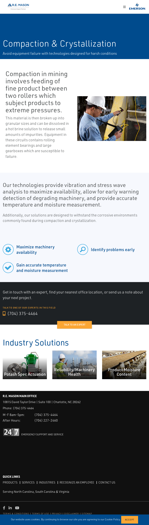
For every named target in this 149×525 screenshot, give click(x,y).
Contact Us (106, 482)
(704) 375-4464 (22, 313)
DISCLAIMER (71, 513)
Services (28, 482)
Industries (47, 482)
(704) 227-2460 (46, 420)
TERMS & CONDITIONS (16, 513)
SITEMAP (87, 513)
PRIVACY (57, 513)
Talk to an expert (74, 324)
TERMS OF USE (40, 513)
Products (10, 482)
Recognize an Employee (77, 482)
